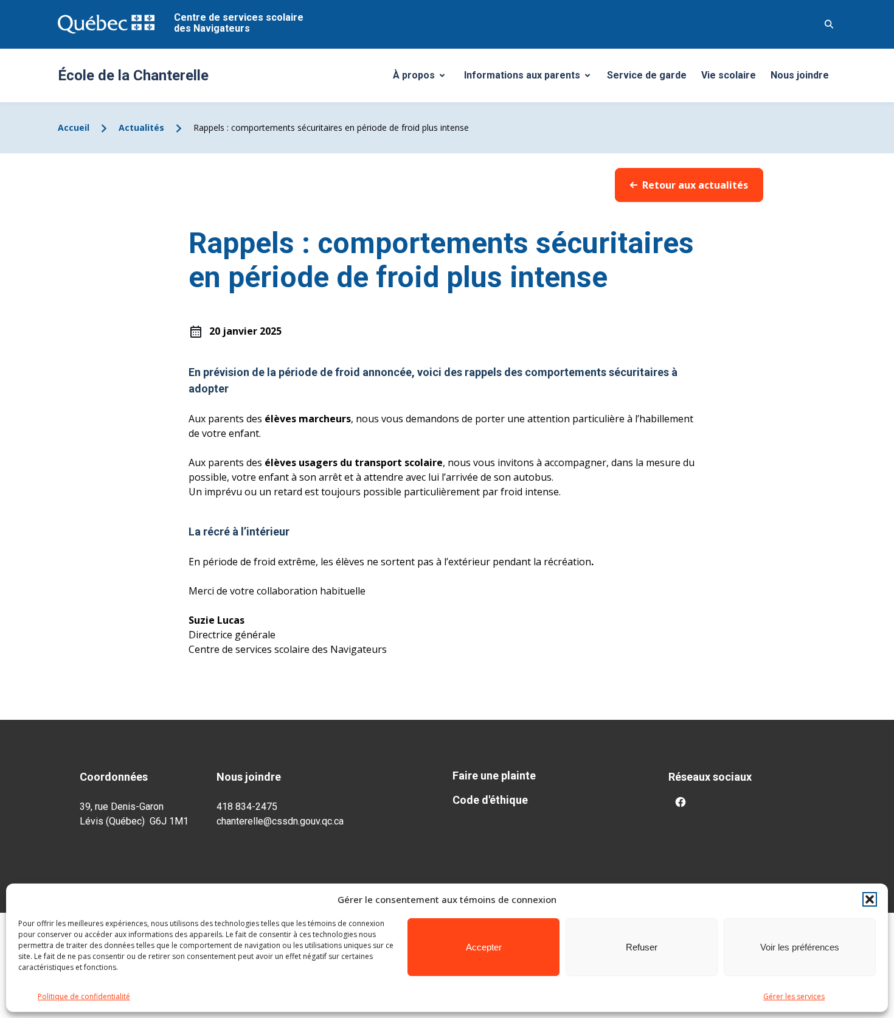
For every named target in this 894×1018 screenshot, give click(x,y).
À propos (423, 78)
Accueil (73, 127)
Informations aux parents (529, 78)
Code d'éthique (490, 799)
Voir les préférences (799, 947)
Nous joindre (800, 75)
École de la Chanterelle (133, 75)
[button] (870, 899)
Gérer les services (794, 996)
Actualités (141, 127)
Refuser (641, 947)
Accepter (484, 947)
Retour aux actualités (695, 185)
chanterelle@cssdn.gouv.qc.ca (280, 821)
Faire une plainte (494, 775)
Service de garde (647, 75)
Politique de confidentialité (84, 996)
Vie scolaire (728, 75)
